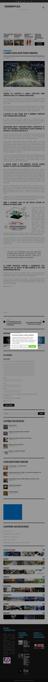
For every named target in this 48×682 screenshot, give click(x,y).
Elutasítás (25, 346)
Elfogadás (32, 346)
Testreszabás (16, 346)
